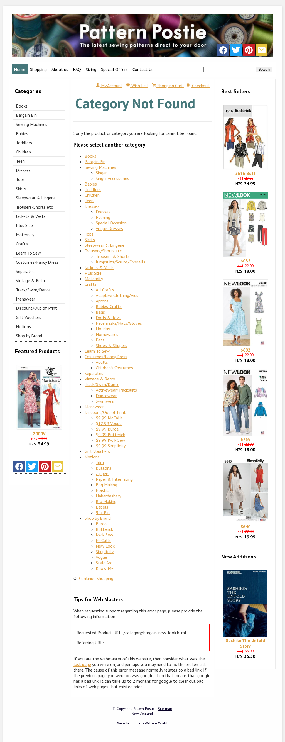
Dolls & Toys (108, 317)
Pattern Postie (144, 708)
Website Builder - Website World (142, 723)
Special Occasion (111, 223)
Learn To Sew (28, 253)
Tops (20, 179)
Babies (22, 133)
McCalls (103, 540)
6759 (245, 439)
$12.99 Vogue (109, 423)
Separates (25, 271)
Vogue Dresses (109, 228)
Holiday (103, 328)
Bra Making (106, 501)
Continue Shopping (96, 578)
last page (82, 664)
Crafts (22, 243)
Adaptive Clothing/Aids (117, 295)
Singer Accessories (112, 178)
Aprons (102, 301)
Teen (20, 161)
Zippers (102, 473)
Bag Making (106, 484)
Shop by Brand (29, 335)
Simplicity (105, 551)
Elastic (102, 490)
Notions (23, 326)
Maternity (25, 234)
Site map (165, 708)
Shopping (38, 69)
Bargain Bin (26, 115)
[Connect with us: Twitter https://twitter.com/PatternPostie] (236, 51)
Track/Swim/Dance (33, 289)
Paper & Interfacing (114, 479)
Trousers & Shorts (113, 256)
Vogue (101, 557)
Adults (102, 362)
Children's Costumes (114, 367)
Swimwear (105, 401)
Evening (103, 217)
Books (22, 106)
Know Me (105, 568)
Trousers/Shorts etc (34, 207)
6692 (245, 350)
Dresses (23, 170)
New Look (105, 546)
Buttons (103, 468)
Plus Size (24, 225)
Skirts (21, 188)
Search (264, 69)
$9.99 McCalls (109, 418)
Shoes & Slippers (111, 345)
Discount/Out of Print (36, 308)
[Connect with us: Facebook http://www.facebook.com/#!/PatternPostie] (223, 51)
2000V (39, 433)
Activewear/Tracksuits (116, 390)
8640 (245, 526)
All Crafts (105, 289)
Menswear (25, 299)
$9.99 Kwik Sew (110, 440)
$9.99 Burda (107, 429)
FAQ (77, 69)
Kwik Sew (104, 535)
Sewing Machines (31, 124)
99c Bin (103, 512)
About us (59, 69)
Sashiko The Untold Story (245, 643)
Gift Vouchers (28, 317)
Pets (100, 340)
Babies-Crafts (109, 306)
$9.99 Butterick (110, 434)
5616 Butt (245, 173)
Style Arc (104, 562)
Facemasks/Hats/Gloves (119, 323)
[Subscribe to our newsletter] (261, 51)
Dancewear (106, 395)
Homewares (107, 334)
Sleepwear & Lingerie (36, 198)
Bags (100, 312)
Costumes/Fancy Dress (37, 262)
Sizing (91, 69)
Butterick (104, 529)
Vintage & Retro (31, 280)
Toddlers (24, 142)
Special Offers (114, 69)
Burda (101, 523)
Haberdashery (108, 496)
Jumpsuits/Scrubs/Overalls (120, 262)
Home (19, 69)
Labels (102, 507)
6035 (245, 260)
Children (23, 152)
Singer (101, 172)
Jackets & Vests (31, 216)
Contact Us (142, 69)
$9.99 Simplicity (111, 445)
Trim (100, 462)
